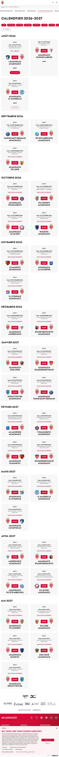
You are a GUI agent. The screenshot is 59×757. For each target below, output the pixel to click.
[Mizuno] (33, 696)
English (4, 728)
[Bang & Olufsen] (51, 704)
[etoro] (36, 710)
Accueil (3, 6)
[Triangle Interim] (35, 704)
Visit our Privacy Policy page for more (25, 751)
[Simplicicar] (24, 710)
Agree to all (48, 740)
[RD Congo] (8, 704)
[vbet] (18, 704)
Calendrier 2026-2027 (45, 11)
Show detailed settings (8, 751)
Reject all (47, 743)
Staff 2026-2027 (20, 11)
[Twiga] (27, 704)
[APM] (25, 696)
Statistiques (31, 11)
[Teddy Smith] (43, 704)
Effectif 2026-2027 (6, 11)
